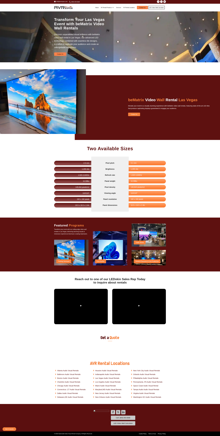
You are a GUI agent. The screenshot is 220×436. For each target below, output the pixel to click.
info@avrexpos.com (62, 1)
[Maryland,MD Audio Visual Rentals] (93, 389)
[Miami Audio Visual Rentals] (93, 386)
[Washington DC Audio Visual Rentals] (131, 397)
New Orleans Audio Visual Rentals (108, 397)
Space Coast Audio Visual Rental (145, 386)
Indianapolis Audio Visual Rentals (107, 374)
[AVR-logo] (63, 7)
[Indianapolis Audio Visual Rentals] (93, 374)
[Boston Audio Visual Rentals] (55, 378)
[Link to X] (161, 1)
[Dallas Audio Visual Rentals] (55, 393)
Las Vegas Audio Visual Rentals (107, 378)
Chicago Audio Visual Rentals (68, 386)
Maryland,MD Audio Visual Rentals (108, 389)
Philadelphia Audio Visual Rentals (145, 378)
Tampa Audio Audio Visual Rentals (146, 389)
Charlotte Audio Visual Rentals (68, 382)
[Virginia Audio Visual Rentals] (131, 393)
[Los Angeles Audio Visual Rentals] (93, 382)
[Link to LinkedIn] (164, 1)
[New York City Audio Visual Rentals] (131, 370)
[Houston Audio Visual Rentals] (93, 370)
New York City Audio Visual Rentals (146, 371)
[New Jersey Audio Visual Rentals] (93, 393)
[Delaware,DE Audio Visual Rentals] (55, 397)
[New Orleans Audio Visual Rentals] (93, 397)
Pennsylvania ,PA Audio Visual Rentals (147, 382)
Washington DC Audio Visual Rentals (147, 397)
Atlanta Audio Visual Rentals (68, 371)
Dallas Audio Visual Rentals (67, 393)
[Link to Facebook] (158, 1)
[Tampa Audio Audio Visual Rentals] (131, 389)
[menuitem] (61, 1)
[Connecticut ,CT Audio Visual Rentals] (55, 389)
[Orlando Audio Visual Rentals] (131, 374)
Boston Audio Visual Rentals (68, 378)
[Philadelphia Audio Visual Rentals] (131, 378)
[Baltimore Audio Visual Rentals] (55, 374)
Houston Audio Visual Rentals (106, 371)
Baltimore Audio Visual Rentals (69, 374)
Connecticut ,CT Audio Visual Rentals (71, 389)
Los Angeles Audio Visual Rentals (108, 382)
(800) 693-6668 (75, 2)
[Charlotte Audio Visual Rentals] (55, 382)
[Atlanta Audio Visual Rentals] (55, 370)
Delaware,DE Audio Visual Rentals (70, 397)
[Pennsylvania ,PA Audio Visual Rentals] (131, 382)
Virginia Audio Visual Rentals (144, 393)
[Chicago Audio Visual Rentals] (55, 386)
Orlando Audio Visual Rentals (144, 374)
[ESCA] (101, 418)
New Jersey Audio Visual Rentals (107, 393)
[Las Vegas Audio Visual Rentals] (93, 378)
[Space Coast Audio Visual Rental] (131, 386)
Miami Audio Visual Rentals (105, 386)
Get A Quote (9, 429)
